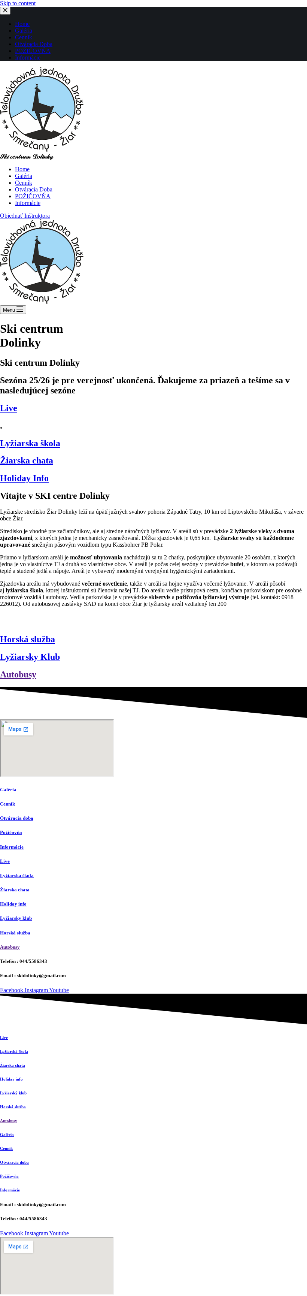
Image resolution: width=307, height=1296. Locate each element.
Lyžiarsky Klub (30, 657)
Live (8, 408)
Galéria (8, 789)
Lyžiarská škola (14, 1051)
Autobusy (18, 674)
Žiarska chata (26, 460)
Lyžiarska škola (30, 443)
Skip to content (18, 3)
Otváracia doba (16, 818)
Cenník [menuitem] (23, 37)
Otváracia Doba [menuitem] (33, 44)
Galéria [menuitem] (23, 30)
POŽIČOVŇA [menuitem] (33, 51)
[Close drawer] (5, 11)
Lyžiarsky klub (16, 918)
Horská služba (27, 639)
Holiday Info (24, 478)
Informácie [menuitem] (27, 57)
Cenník (7, 804)
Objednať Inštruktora (25, 215)
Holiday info (13, 904)
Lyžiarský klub (13, 1093)
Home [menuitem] (22, 24)
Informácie (12, 847)
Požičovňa (11, 832)
